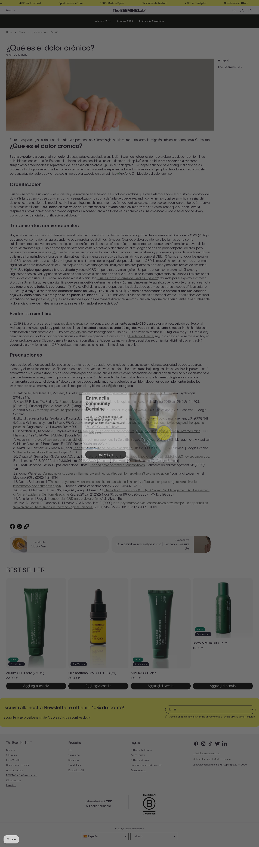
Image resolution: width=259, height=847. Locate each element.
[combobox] (105, 433)
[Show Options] (122, 433)
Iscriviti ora (105, 459)
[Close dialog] (173, 384)
